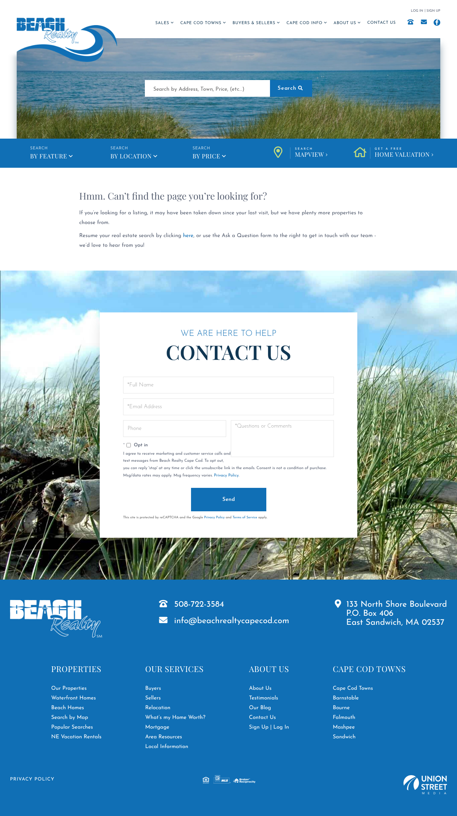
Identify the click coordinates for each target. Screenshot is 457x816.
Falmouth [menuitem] (344, 717)
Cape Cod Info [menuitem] (304, 23)
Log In (417, 11)
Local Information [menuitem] (166, 746)
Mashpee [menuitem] (344, 727)
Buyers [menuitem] (153, 688)
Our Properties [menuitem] (69, 688)
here (188, 235)
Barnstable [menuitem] (346, 698)
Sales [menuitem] (162, 23)
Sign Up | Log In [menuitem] (269, 727)
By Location (131, 156)
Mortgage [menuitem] (157, 727)
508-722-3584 (199, 605)
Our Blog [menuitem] (260, 708)
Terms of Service (245, 517)
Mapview (309, 153)
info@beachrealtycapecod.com (231, 621)
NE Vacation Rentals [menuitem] (76, 737)
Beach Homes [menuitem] (67, 708)
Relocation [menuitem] (158, 708)
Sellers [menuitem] (153, 698)
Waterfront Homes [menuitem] (73, 698)
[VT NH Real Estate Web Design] (425, 784)
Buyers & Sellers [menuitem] (254, 23)
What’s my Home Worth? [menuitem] (175, 717)
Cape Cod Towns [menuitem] (200, 23)
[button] (291, 88)
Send (228, 499)
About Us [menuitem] (345, 23)
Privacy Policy (226, 475)
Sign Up (433, 11)
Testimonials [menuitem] (263, 698)
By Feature (48, 156)
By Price (206, 156)
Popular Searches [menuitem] (72, 727)
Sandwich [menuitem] (344, 737)
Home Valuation (402, 153)
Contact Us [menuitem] (381, 23)
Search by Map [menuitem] (69, 717)
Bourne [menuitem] (341, 708)
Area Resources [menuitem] (163, 737)
